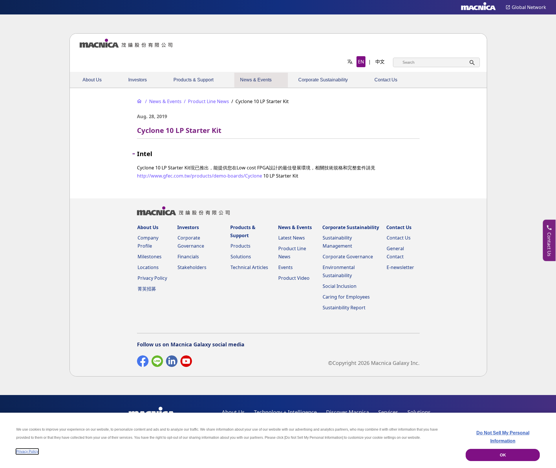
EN (361, 61)
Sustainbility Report (344, 307)
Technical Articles (249, 267)
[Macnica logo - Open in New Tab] (478, 7)
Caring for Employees (346, 297)
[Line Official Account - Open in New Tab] (157, 362)
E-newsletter (400, 267)
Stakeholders (192, 267)
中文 (380, 61)
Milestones (150, 256)
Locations (148, 267)
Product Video (294, 278)
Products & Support (193, 79)
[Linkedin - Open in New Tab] (172, 362)
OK (503, 455)
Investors (137, 79)
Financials (188, 256)
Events (285, 267)
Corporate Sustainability (323, 79)
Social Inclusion (339, 286)
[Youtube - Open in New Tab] (186, 362)
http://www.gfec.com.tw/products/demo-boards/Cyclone (199, 176)
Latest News (291, 238)
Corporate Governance (348, 256)
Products (240, 246)
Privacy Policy (152, 278)
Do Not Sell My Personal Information (502, 436)
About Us (92, 79)
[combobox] (436, 62)
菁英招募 (147, 289)
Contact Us (385, 79)
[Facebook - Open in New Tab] (143, 362)
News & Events (256, 79)
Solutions (241, 256)
